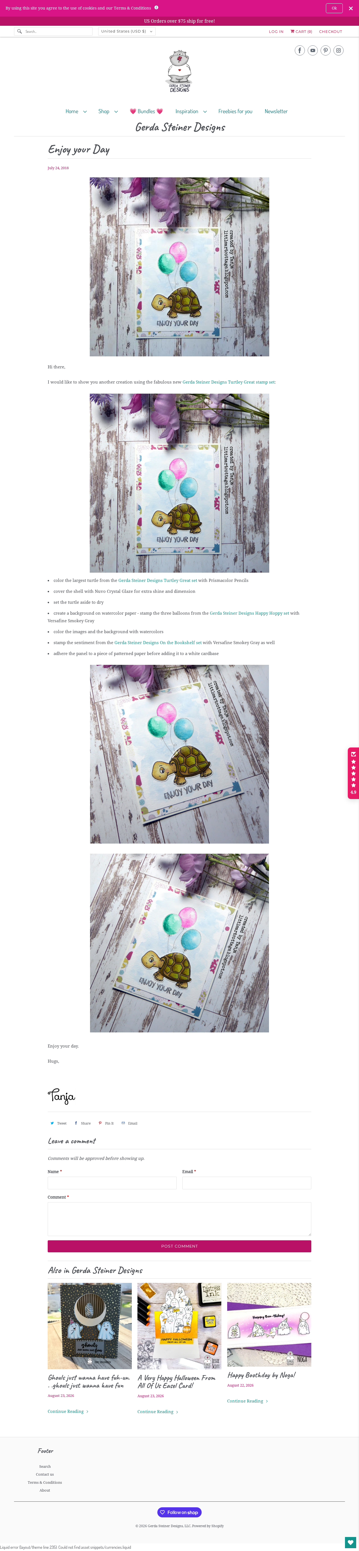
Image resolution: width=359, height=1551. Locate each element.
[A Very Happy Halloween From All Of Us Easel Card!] (179, 1326)
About (45, 1490)
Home (73, 111)
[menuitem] (79, 111)
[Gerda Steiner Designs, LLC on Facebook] (300, 50)
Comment (58, 1197)
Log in (276, 31)
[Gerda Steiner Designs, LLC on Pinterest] (326, 50)
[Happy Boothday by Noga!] (269, 1325)
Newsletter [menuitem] (276, 111)
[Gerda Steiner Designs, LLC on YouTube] (313, 50)
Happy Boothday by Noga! (260, 1375)
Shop (105, 111)
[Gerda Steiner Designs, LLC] (179, 72)
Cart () (303, 31)
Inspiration (188, 111)
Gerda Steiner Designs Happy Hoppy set (249, 613)
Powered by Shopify (208, 1526)
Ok (334, 8)
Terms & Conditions (45, 1482)
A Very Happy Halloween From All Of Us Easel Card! (176, 1381)
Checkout (330, 31)
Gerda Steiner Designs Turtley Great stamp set (229, 382)
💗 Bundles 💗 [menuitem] (146, 111)
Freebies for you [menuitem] (235, 111)
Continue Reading (66, 1411)
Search (45, 1466)
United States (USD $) (124, 31)
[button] (353, 773)
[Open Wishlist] (350, 1542)
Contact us (45, 1474)
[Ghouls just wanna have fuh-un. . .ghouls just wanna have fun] (90, 1326)
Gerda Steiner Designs (179, 127)
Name (55, 1171)
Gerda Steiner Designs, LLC (169, 1526)
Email (189, 1171)
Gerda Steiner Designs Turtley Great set (157, 580)
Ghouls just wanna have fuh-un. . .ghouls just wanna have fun (89, 1381)
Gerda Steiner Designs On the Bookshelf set (158, 642)
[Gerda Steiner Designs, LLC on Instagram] (338, 50)
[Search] (19, 31)
